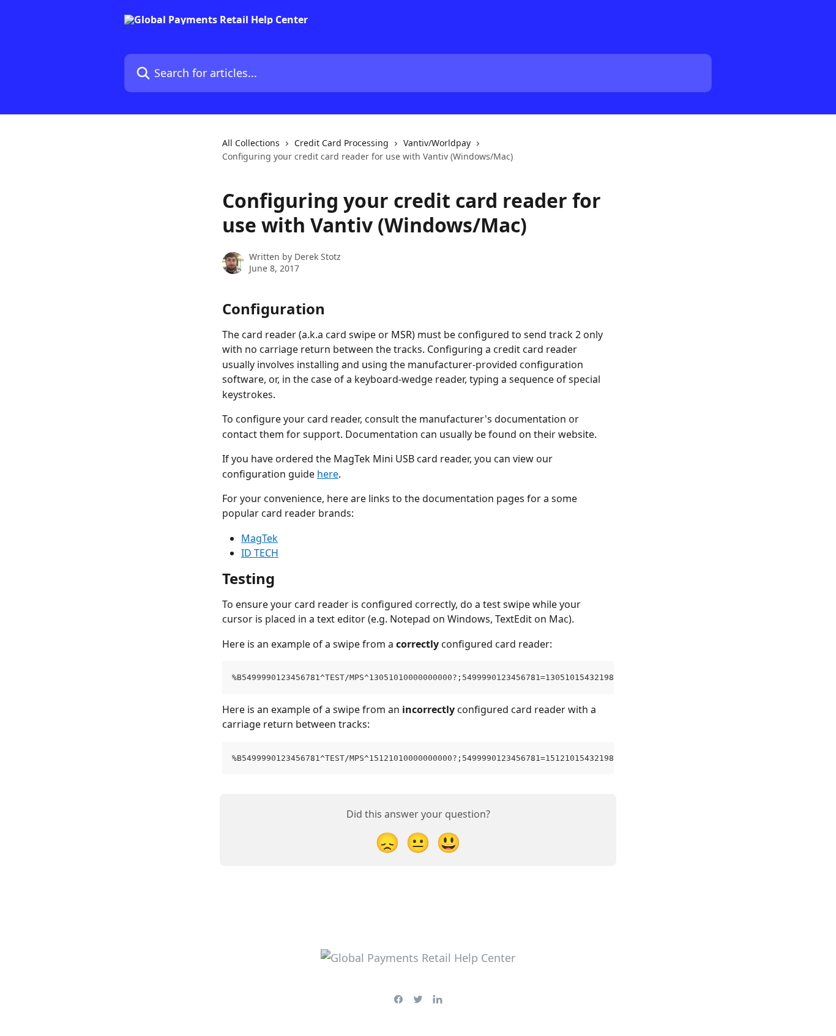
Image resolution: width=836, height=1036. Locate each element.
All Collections (251, 143)
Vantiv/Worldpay (437, 143)
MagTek (259, 538)
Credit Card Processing (341, 143)
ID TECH (259, 553)
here (327, 474)
